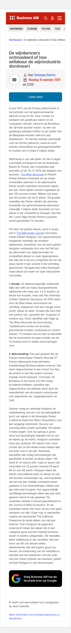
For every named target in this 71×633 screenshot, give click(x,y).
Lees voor (35, 97)
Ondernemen (16, 28)
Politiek (46, 28)
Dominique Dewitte (44, 75)
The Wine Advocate (32, 174)
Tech (57, 28)
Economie (32, 28)
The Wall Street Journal (30, 232)
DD (14, 79)
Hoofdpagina (15, 39)
